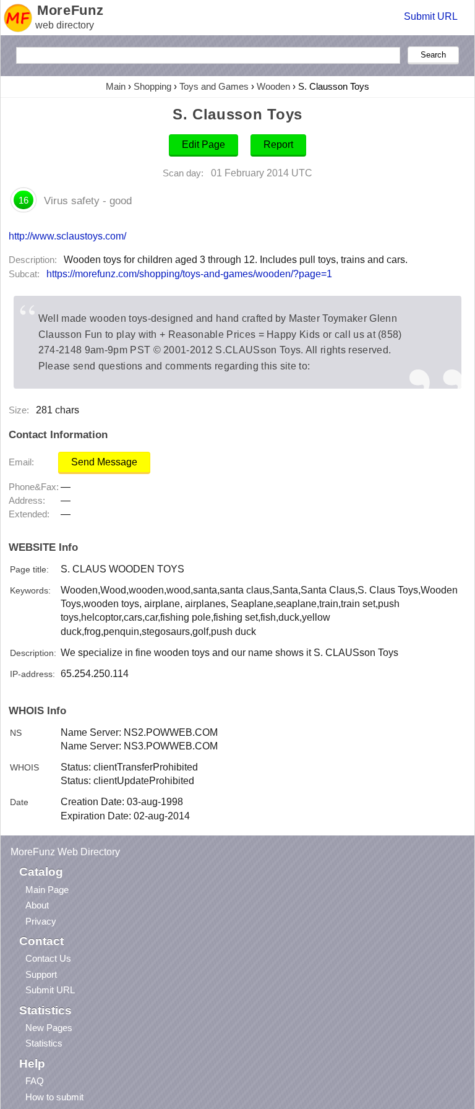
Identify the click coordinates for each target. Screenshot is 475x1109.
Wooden (273, 86)
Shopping (152, 86)
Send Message (104, 462)
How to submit (54, 1097)
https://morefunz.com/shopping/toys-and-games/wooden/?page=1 (189, 274)
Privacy (40, 921)
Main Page (47, 889)
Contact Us (48, 958)
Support (41, 974)
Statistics (43, 1043)
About (37, 905)
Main (116, 86)
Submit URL (431, 16)
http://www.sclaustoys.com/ (67, 235)
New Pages (48, 1027)
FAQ (34, 1081)
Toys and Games (214, 86)
